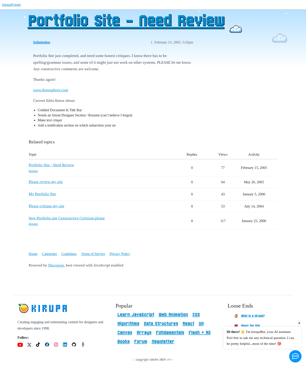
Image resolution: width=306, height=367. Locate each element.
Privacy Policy (120, 254)
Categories (49, 254)
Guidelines (69, 254)
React (188, 323)
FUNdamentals (170, 332)
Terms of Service (93, 254)
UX (201, 323)
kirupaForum (11, 5)
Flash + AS (200, 332)
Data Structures (161, 323)
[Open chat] (295, 356)
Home (33, 254)
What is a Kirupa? (253, 316)
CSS (196, 314)
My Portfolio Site (42, 194)
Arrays (144, 332)
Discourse (56, 265)
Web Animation (173, 314)
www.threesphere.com (50, 90)
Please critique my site (46, 206)
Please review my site (46, 182)
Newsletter (163, 341)
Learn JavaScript (135, 314)
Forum (140, 341)
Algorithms (128, 323)
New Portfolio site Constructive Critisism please (67, 218)
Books (123, 341)
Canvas (124, 332)
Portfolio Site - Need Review (126, 21)
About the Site (250, 326)
